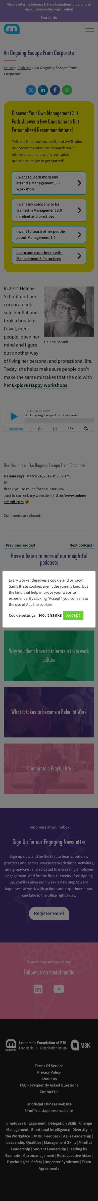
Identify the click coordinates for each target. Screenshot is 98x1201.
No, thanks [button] (50, 615)
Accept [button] (73, 615)
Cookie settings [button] (22, 615)
